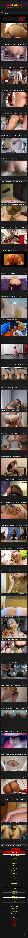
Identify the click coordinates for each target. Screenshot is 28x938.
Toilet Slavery (14, 913)
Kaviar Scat (15, 873)
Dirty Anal (14, 863)
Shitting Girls (14, 906)
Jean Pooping (14, 871)
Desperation (15, 860)
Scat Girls (14, 893)
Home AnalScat (6, 934)
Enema (15, 865)
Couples (15, 858)
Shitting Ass (15, 908)
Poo (15, 878)
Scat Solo (14, 891)
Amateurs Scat (15, 855)
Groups (15, 868)
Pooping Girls (14, 883)
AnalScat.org (22, 934)
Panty (14, 876)
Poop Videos (14, 881)
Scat (15, 888)
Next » (15, 849)
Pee (15, 886)
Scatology (14, 898)
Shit (15, 901)
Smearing (14, 911)
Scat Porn (14, 896)
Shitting (15, 903)
